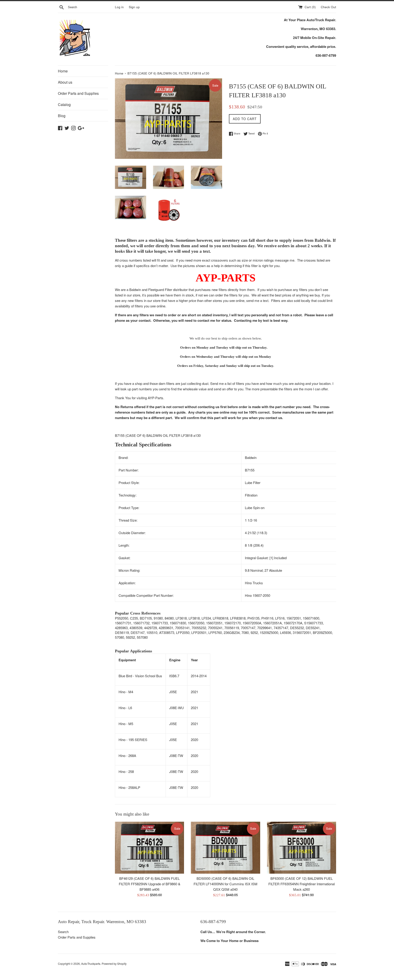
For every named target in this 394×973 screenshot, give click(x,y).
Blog (61, 115)
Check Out (328, 7)
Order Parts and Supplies (78, 93)
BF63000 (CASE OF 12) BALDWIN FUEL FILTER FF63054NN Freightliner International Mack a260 (301, 884)
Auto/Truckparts (90, 963)
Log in (119, 7)
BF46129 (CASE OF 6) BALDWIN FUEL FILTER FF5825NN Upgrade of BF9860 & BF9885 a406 (149, 884)
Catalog (64, 104)
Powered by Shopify (114, 963)
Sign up (134, 7)
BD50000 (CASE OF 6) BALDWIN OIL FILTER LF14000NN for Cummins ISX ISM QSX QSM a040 (225, 884)
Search (63, 931)
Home (63, 71)
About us (65, 82)
